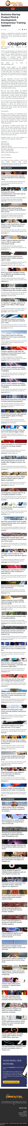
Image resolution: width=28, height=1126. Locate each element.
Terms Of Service (23, 1114)
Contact (25, 1111)
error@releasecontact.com (7, 163)
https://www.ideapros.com (7, 64)
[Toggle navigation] (13, 9)
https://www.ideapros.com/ (11, 152)
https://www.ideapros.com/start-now (13, 138)
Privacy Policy (23, 1115)
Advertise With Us (23, 1112)
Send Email (6, 144)
